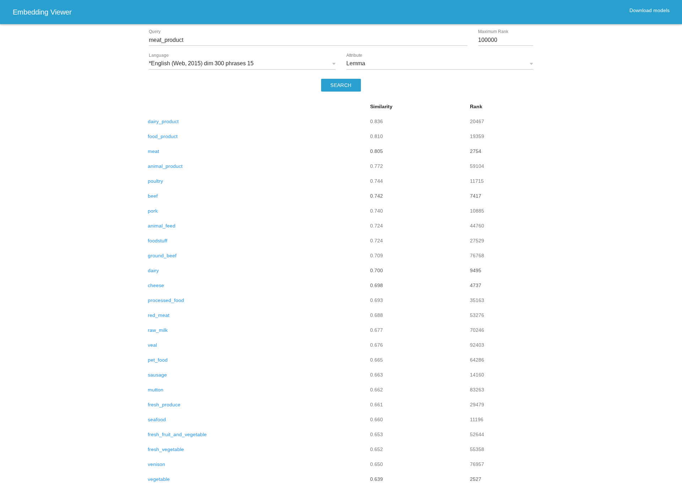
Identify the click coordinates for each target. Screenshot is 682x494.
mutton (155, 390)
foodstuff (157, 240)
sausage (157, 375)
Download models (649, 10)
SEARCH (341, 85)
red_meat (158, 315)
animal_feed (161, 226)
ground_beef (162, 255)
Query (155, 31)
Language (159, 55)
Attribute (354, 55)
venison (156, 464)
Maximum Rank (493, 31)
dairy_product (163, 121)
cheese (156, 285)
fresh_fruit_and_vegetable (177, 434)
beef (153, 196)
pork (153, 211)
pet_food (158, 360)
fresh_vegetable (166, 449)
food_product (163, 136)
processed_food (166, 300)
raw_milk (158, 330)
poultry (155, 181)
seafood (157, 419)
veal (152, 345)
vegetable (159, 479)
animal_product (165, 166)
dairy (153, 270)
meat (153, 151)
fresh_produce (164, 404)
